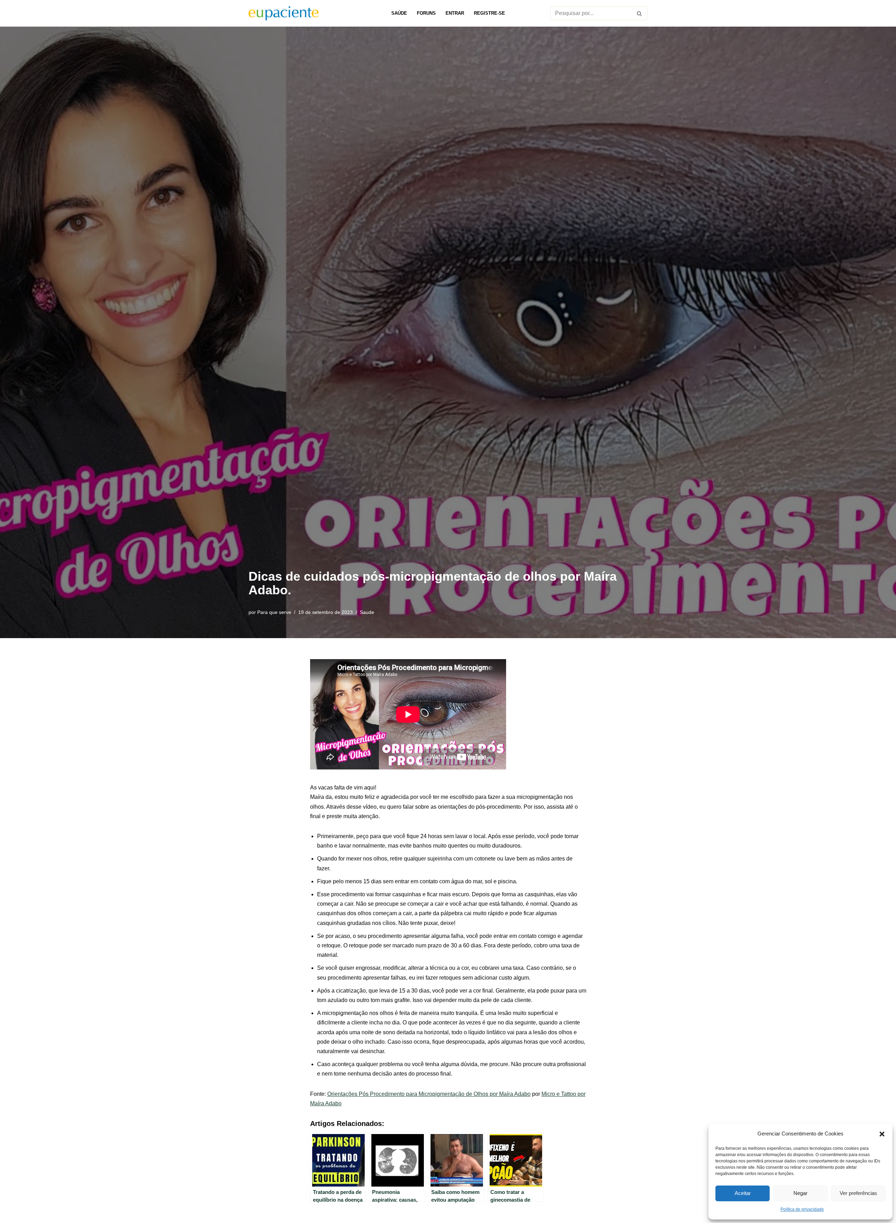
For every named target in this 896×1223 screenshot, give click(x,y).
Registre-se (489, 13)
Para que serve (274, 612)
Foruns (426, 13)
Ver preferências (858, 1193)
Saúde (399, 13)
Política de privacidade (802, 1209)
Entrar (455, 13)
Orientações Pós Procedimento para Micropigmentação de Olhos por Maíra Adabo (429, 1094)
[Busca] (640, 13)
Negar (800, 1193)
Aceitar (743, 1193)
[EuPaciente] (283, 13)
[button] (882, 1133)
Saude (367, 612)
